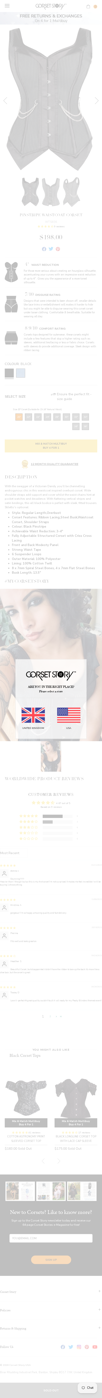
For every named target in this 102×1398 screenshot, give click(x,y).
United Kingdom (33, 728)
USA (68, 728)
